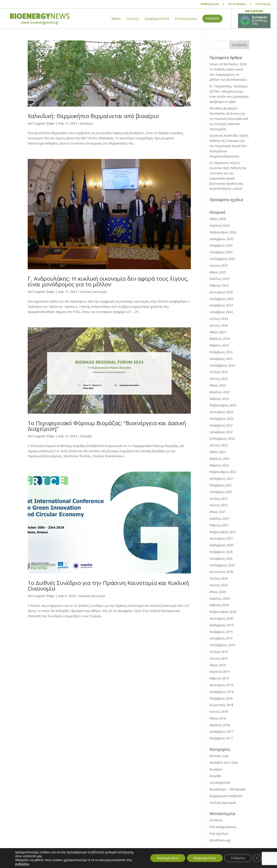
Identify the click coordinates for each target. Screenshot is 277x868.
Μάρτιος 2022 (219, 465)
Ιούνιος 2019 (218, 658)
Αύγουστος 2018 (221, 705)
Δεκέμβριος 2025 (221, 239)
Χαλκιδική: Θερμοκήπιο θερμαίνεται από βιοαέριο (93, 116)
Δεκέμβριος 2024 (221, 299)
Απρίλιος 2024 (219, 338)
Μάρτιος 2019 (219, 678)
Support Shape (44, 123)
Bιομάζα (86, 436)
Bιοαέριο (86, 123)
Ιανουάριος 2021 (221, 538)
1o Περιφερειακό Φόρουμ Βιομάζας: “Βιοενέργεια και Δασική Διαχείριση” (107, 425)
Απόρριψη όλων (204, 858)
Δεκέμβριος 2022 (221, 418)
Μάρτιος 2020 (219, 605)
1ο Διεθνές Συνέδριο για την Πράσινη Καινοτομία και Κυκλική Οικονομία (108, 585)
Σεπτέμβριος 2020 (222, 565)
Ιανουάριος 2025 (221, 292)
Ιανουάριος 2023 (221, 412)
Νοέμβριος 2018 (221, 698)
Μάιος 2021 (217, 512)
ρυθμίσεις (22, 864)
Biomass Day (218, 756)
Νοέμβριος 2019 (221, 632)
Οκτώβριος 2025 (221, 252)
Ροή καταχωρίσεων (223, 827)
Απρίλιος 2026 (219, 225)
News (116, 19)
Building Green (210, 4)
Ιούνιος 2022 (218, 445)
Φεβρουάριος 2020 (222, 612)
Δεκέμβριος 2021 (221, 478)
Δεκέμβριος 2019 (221, 625)
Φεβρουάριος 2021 (222, 532)
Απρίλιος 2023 (219, 392)
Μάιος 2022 (217, 452)
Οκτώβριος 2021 (221, 492)
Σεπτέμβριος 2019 (222, 645)
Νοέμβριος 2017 (221, 738)
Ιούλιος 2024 (218, 319)
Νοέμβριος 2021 (221, 485)
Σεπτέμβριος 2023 (222, 365)
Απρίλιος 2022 (219, 458)
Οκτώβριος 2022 (221, 432)
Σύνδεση (215, 820)
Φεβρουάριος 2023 (222, 405)
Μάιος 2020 (217, 592)
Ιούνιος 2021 (218, 505)
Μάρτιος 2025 (219, 285)
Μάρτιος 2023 (219, 399)
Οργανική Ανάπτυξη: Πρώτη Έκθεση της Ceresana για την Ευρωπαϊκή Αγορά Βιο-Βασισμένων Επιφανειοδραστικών (228, 145)
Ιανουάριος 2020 (221, 618)
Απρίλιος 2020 (219, 598)
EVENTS (212, 18)
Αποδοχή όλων (168, 858)
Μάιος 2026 (217, 219)
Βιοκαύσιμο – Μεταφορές (227, 789)
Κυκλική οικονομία (93, 292)
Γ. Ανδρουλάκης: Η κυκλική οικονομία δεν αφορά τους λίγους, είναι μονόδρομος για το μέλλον (108, 281)
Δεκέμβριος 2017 (221, 731)
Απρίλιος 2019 (219, 671)
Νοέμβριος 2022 (221, 425)
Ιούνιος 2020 (218, 585)
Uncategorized (219, 782)
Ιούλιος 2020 (218, 578)
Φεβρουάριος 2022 (222, 472)
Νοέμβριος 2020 (221, 552)
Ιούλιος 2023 (218, 372)
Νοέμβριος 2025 (221, 245)
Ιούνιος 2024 (218, 325)
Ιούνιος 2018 (218, 711)
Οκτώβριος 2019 (221, 638)
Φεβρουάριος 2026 (222, 232)
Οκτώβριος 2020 (221, 558)
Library (132, 19)
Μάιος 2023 (217, 385)
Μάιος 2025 (217, 272)
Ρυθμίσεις (238, 858)
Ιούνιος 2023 (218, 378)
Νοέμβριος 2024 (221, 305)
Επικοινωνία (186, 19)
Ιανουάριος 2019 (221, 685)
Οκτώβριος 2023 (221, 359)
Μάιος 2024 (217, 332)
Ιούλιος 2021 (218, 498)
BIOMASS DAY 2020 (223, 763)
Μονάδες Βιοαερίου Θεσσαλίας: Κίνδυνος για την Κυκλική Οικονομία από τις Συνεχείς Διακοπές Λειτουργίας (228, 118)
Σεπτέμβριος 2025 (222, 259)
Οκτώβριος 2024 (221, 312)
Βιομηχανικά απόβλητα (225, 796)
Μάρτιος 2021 (219, 525)
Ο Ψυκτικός (263, 4)
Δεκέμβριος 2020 (221, 545)
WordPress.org (219, 840)
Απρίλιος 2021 (219, 518)
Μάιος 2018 (217, 718)
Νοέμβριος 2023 (221, 352)
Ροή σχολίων (218, 833)
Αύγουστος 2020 (221, 572)
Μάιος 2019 (217, 665)
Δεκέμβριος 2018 (221, 692)
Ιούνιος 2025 (218, 265)
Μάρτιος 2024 (219, 345)
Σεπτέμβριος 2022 (222, 438)
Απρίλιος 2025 (219, 279)
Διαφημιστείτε (157, 19)
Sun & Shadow (237, 4)
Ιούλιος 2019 (218, 652)
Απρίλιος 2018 (219, 725)
